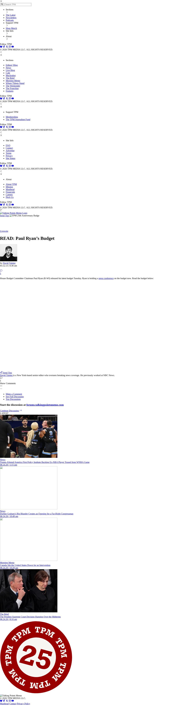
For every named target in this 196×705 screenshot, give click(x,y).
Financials (10, 192)
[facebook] (4, 47)
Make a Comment (14, 394)
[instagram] (10, 47)
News (8, 67)
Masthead (10, 189)
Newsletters (11, 17)
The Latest (10, 15)
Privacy (9, 156)
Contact (9, 148)
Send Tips (4, 215)
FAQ (8, 145)
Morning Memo (13, 80)
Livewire (4, 231)
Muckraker (11, 75)
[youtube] (12, 47)
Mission (9, 187)
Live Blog (10, 70)
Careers (9, 194)
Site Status (10, 158)
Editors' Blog (12, 65)
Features (9, 91)
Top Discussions (13, 399)
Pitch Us (9, 197)
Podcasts (10, 20)
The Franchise (12, 88)
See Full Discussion (15, 396)
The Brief (10, 78)
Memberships (12, 117)
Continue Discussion (9, 410)
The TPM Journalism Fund (18, 119)
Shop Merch (11, 28)
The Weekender (13, 86)
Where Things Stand (15, 83)
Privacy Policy (23, 703)
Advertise (10, 150)
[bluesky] (1, 47)
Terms (8, 153)
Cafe (8, 73)
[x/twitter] (7, 47)
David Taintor (9, 263)
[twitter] (7, 701)
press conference (106, 278)
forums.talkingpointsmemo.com (45, 404)
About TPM (11, 184)
